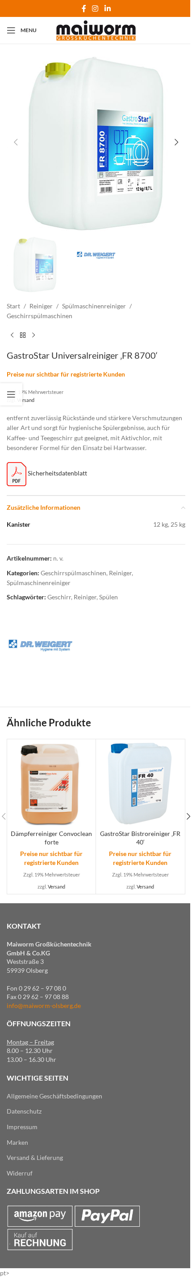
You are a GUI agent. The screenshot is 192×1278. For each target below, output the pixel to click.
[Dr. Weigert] (40, 646)
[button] (16, 142)
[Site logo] (96, 29)
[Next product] (33, 335)
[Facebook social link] (84, 8)
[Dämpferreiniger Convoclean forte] (51, 783)
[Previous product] (12, 335)
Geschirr (59, 597)
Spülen (108, 597)
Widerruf (20, 1173)
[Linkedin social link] (107, 8)
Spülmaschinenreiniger (94, 306)
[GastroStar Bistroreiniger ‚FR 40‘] (140, 783)
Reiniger (41, 306)
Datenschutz (24, 1111)
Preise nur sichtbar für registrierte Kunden (66, 374)
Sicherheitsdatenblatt (56, 473)
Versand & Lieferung (35, 1157)
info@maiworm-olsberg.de (44, 1005)
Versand (25, 400)
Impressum (22, 1127)
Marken (17, 1142)
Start (13, 306)
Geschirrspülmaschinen (39, 316)
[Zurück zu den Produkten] (22, 335)
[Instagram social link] (95, 8)
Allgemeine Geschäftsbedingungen (54, 1096)
